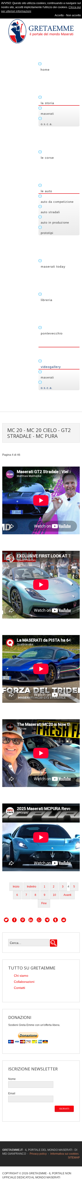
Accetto (59, 15)
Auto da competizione (57, 201)
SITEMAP (74, 1157)
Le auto (46, 191)
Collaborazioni (24, 981)
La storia (47, 103)
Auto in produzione (55, 222)
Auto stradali (50, 212)
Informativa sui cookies (64, 1153)
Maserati (47, 113)
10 (54, 895)
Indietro (31, 886)
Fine (44, 903)
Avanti (67, 895)
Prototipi (47, 233)
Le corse (47, 157)
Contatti (19, 988)
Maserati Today (53, 266)
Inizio (16, 886)
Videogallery (51, 367)
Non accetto (73, 15)
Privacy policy (38, 1153)
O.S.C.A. (47, 124)
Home (45, 69)
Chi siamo (21, 975)
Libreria (46, 300)
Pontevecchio (52, 333)
